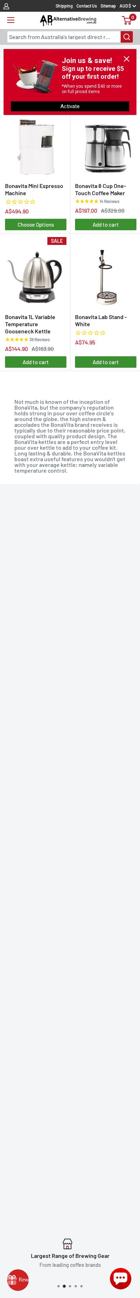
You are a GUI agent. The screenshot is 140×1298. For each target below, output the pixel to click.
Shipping (64, 5)
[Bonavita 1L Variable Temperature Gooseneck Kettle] (35, 273)
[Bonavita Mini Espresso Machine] (35, 142)
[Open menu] (10, 20)
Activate (70, 106)
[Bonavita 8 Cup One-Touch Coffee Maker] (105, 142)
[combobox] (70, 37)
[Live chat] (120, 1278)
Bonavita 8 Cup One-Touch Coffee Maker (100, 189)
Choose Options (36, 224)
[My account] (6, 5)
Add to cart (106, 224)
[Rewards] (18, 1280)
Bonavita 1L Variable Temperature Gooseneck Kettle (30, 323)
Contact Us (86, 5)
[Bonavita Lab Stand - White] (105, 273)
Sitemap (108, 5)
